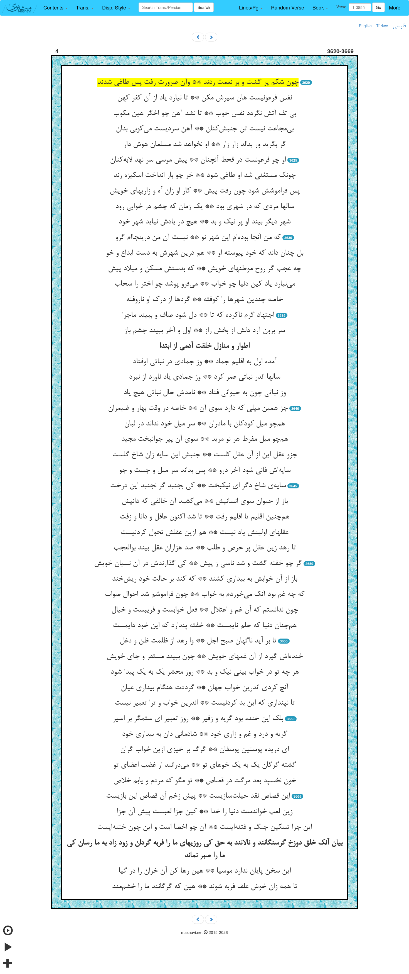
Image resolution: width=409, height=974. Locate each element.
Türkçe (382, 25)
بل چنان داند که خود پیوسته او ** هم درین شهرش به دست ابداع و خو (204, 253)
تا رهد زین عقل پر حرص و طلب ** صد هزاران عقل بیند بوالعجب (205, 548)
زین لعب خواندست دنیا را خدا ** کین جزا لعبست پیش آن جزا (204, 811)
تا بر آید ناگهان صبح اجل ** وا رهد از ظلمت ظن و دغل (198, 641)
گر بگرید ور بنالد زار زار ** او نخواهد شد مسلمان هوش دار (204, 144)
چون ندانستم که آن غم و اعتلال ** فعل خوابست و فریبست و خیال (204, 610)
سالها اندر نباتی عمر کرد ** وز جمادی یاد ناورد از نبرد (204, 377)
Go (378, 7)
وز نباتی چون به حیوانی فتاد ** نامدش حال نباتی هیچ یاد (204, 392)
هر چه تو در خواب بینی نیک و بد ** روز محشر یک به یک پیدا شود (204, 672)
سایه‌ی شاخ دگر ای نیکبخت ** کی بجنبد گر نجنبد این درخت (198, 485)
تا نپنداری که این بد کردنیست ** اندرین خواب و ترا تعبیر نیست (205, 703)
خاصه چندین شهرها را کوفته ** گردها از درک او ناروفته (204, 299)
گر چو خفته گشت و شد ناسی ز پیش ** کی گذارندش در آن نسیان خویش (198, 563)
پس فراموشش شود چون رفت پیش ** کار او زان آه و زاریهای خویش (205, 191)
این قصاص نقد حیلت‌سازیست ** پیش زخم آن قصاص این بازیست (198, 796)
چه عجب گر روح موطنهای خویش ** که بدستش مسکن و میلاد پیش (204, 268)
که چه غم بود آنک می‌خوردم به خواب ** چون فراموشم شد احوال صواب (205, 594)
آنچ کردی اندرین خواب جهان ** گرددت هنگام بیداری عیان (204, 687)
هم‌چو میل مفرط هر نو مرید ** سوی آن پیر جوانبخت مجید (204, 439)
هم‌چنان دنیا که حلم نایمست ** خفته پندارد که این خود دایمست (205, 625)
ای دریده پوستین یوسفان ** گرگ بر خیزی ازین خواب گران (204, 749)
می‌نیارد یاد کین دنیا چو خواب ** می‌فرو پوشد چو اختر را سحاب (204, 284)
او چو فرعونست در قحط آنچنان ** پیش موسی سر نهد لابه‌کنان (198, 160)
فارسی (399, 26)
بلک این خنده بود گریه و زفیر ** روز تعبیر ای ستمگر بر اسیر (198, 718)
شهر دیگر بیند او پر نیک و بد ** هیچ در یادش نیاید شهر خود (204, 222)
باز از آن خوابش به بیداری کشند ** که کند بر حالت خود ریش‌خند (204, 579)
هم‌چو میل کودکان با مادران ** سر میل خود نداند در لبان (204, 424)
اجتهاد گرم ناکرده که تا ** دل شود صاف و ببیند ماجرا (198, 315)
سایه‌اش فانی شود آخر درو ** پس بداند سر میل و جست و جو (204, 470)
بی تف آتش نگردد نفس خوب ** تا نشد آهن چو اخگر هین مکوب (204, 113)
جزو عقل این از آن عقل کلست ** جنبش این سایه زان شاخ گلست (204, 455)
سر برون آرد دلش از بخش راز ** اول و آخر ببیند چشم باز (204, 330)
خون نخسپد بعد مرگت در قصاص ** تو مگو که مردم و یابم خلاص (204, 780)
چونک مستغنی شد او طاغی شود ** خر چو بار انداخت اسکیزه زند (204, 175)
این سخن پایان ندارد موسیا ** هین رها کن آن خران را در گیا (205, 871)
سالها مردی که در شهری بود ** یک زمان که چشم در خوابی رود (204, 206)
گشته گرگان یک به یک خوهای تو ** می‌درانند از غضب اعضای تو (204, 765)
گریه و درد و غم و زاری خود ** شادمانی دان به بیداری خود (204, 734)
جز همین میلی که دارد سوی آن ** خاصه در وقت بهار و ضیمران (198, 408)
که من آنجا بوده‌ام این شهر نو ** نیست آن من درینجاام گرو (198, 237)
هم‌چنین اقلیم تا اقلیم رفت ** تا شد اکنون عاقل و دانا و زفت (204, 517)
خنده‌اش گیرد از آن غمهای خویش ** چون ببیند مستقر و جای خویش (205, 656)
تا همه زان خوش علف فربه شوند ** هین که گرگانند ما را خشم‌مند (204, 886)
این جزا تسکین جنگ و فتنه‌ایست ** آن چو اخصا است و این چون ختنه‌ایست (204, 827)
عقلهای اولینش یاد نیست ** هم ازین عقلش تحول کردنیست (204, 532)
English (365, 25)
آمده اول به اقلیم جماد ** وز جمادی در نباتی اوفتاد (205, 361)
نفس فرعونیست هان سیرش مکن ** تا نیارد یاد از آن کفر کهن (204, 98)
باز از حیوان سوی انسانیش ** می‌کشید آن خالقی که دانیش (205, 501)
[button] (55, 7)
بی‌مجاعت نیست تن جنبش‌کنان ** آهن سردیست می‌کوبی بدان (205, 129)
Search (204, 7)
